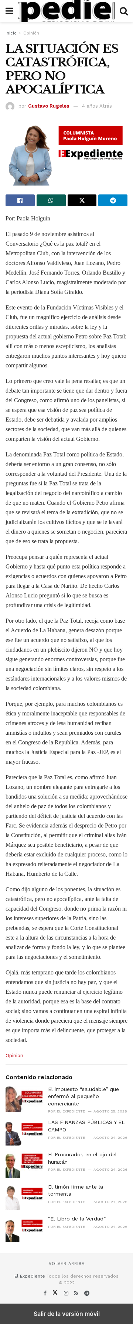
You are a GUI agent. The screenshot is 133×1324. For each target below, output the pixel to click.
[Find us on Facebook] (46, 1293)
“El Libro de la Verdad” (77, 1219)
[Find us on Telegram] (86, 1293)
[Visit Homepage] (66, 11)
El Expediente (29, 1276)
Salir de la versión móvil (67, 1313)
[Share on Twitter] (82, 200)
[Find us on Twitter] (55, 1293)
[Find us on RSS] (77, 1293)
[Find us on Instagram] (67, 1293)
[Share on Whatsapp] (51, 200)
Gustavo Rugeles (48, 106)
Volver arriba (67, 1263)
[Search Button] (124, 11)
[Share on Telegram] (112, 200)
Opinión (31, 33)
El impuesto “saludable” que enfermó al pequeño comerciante (83, 1096)
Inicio (11, 33)
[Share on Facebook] (20, 200)
